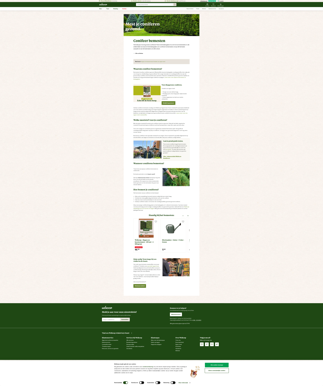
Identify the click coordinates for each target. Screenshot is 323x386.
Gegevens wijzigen (156, 344)
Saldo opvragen (155, 342)
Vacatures (221, 8)
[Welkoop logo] (103, 4)
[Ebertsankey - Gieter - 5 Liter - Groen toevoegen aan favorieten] (183, 221)
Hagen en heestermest (147, 61)
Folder (197, 8)
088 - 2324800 (197, 320)
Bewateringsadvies (131, 342)
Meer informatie (183, 382)
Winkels (204, 8)
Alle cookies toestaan (217, 365)
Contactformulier (106, 344)
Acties (124, 9)
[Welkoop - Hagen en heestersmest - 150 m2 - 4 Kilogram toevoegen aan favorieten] (156, 221)
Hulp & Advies (189, 8)
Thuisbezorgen (106, 346)
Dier (100, 9)
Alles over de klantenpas (158, 340)
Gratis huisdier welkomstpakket (135, 346)
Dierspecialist (130, 344)
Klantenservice (212, 8)
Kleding (115, 9)
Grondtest (129, 348)
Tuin (107, 9)
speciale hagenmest (153, 266)
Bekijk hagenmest (168, 103)
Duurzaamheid (179, 342)
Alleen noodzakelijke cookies (216, 370)
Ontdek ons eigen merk (159, 61)
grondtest (168, 149)
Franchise (178, 346)
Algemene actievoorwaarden (110, 340)
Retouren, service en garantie (110, 348)
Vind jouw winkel (140, 286)
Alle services (130, 340)
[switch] (141, 382)
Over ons (178, 340)
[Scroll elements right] (188, 216)
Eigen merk (178, 344)
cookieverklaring (148, 366)
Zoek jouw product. (142, 4)
